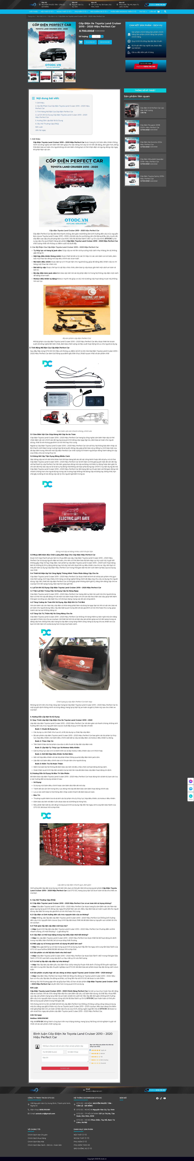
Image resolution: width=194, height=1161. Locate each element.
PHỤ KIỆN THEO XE (82, 1145)
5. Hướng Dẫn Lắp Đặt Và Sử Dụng (49, 121)
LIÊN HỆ (153, 12)
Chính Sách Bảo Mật (36, 1142)
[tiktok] (161, 1098)
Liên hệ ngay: (40, 130)
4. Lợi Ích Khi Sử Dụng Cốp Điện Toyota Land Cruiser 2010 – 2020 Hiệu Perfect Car (61, 116)
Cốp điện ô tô (52, 16)
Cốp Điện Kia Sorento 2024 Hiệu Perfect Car (151, 143)
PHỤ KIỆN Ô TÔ (80, 12)
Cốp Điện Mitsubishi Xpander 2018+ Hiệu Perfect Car (151, 160)
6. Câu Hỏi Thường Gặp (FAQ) (47, 124)
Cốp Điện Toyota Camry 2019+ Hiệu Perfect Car (152, 177)
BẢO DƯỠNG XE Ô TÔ (98, 12)
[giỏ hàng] (158, 12)
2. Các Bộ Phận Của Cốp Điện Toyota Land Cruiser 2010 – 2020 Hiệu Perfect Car (62, 107)
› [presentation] (74, 77)
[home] (32, 4)
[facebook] (157, 1098)
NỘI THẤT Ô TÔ (47, 12)
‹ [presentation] (28, 77)
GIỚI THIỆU (33, 12)
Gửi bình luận (64, 1068)
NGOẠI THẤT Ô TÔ (64, 12)
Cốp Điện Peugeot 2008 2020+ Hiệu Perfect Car (150, 126)
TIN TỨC (142, 12)
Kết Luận (39, 127)
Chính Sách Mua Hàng (37, 1138)
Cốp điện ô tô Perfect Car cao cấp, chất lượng (152, 109)
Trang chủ (31, 16)
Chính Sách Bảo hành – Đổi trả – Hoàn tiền (45, 1145)
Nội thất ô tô (41, 16)
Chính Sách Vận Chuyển (37, 1135)
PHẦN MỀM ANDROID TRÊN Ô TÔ (123, 12)
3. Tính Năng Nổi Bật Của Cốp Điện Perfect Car (54, 112)
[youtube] (164, 1098)
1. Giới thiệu (39, 103)
